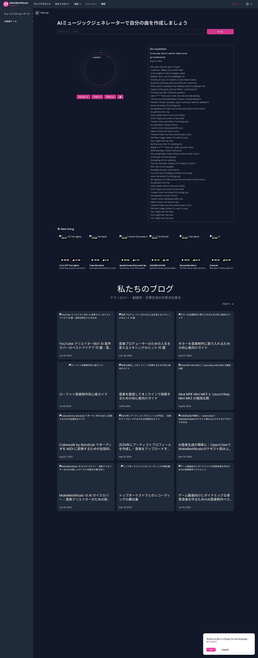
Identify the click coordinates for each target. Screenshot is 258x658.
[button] (18, 14)
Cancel (225, 649)
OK (211, 649)
